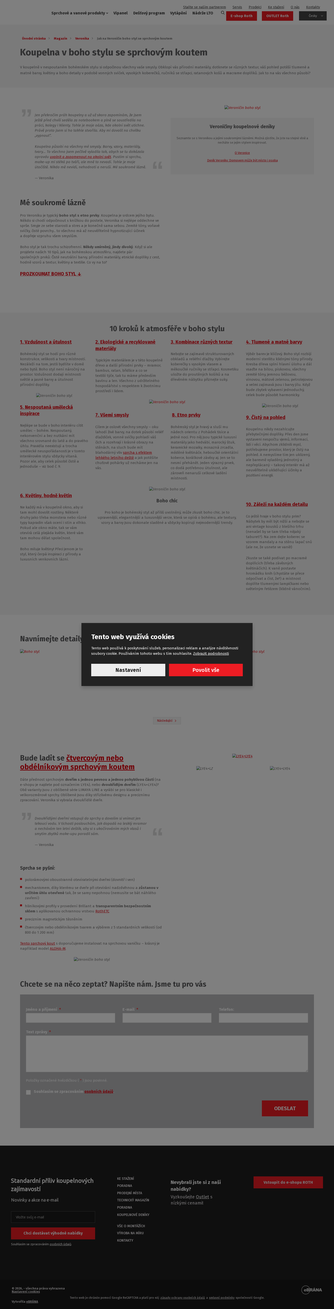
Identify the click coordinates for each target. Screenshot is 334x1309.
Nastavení (128, 670)
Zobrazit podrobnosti (211, 653)
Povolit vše (205, 670)
